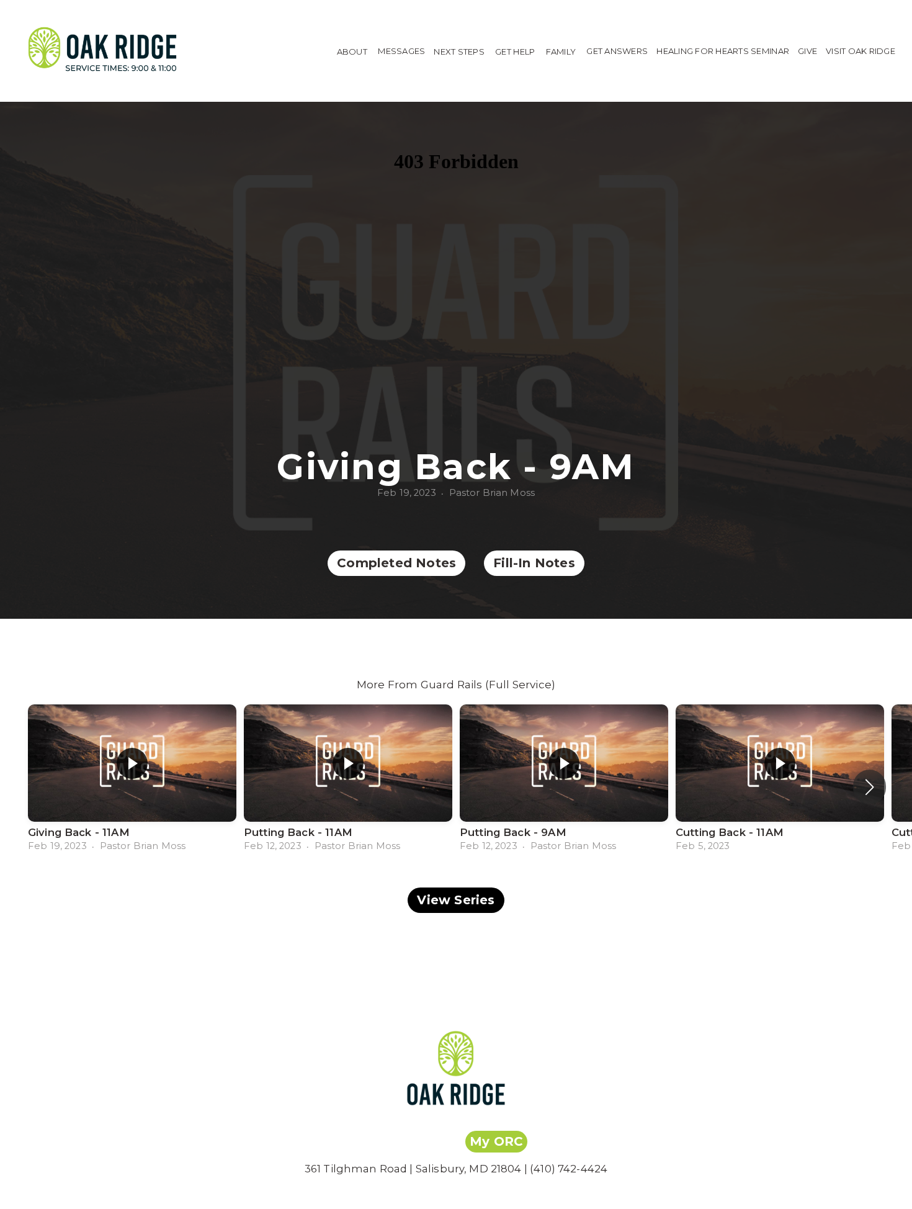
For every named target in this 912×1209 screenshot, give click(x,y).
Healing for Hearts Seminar (722, 51)
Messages (401, 51)
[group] (132, 778)
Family (562, 51)
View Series (455, 899)
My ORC (496, 1141)
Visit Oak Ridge (860, 51)
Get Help (516, 51)
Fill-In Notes (534, 562)
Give (807, 51)
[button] (869, 787)
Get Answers (617, 51)
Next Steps (460, 51)
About (353, 51)
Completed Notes (396, 562)
